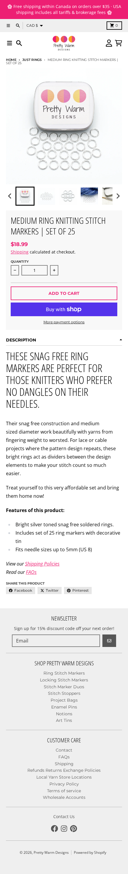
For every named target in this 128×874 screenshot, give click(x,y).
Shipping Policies (42, 563)
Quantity (20, 261)
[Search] (19, 43)
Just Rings (32, 60)
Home (11, 60)
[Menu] (9, 43)
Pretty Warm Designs (51, 852)
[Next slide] (118, 196)
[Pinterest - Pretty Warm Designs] (73, 828)
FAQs (31, 572)
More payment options (64, 322)
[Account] (109, 43)
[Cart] (118, 43)
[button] (25, 196)
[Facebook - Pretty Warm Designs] (54, 828)
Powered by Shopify (90, 852)
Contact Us (64, 816)
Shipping (20, 252)
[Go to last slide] (10, 196)
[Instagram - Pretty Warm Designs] (64, 828)
